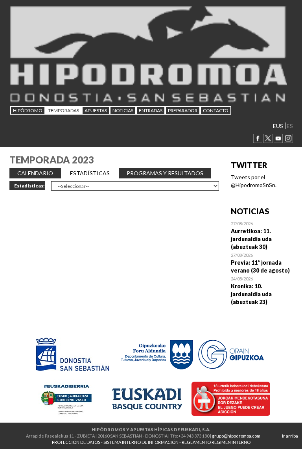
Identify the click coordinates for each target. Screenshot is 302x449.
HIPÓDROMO (27, 110)
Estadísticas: (29, 186)
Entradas (150, 110)
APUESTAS (96, 110)
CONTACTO (215, 110)
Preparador (182, 110)
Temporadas (63, 110)
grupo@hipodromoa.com (236, 435)
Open (262, 235)
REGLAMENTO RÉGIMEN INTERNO (216, 442)
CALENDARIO (35, 173)
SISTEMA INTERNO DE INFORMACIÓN (141, 442)
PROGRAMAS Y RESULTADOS (165, 173)
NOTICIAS (122, 110)
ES (290, 125)
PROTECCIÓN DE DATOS (76, 442)
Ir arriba (290, 435)
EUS (278, 125)
